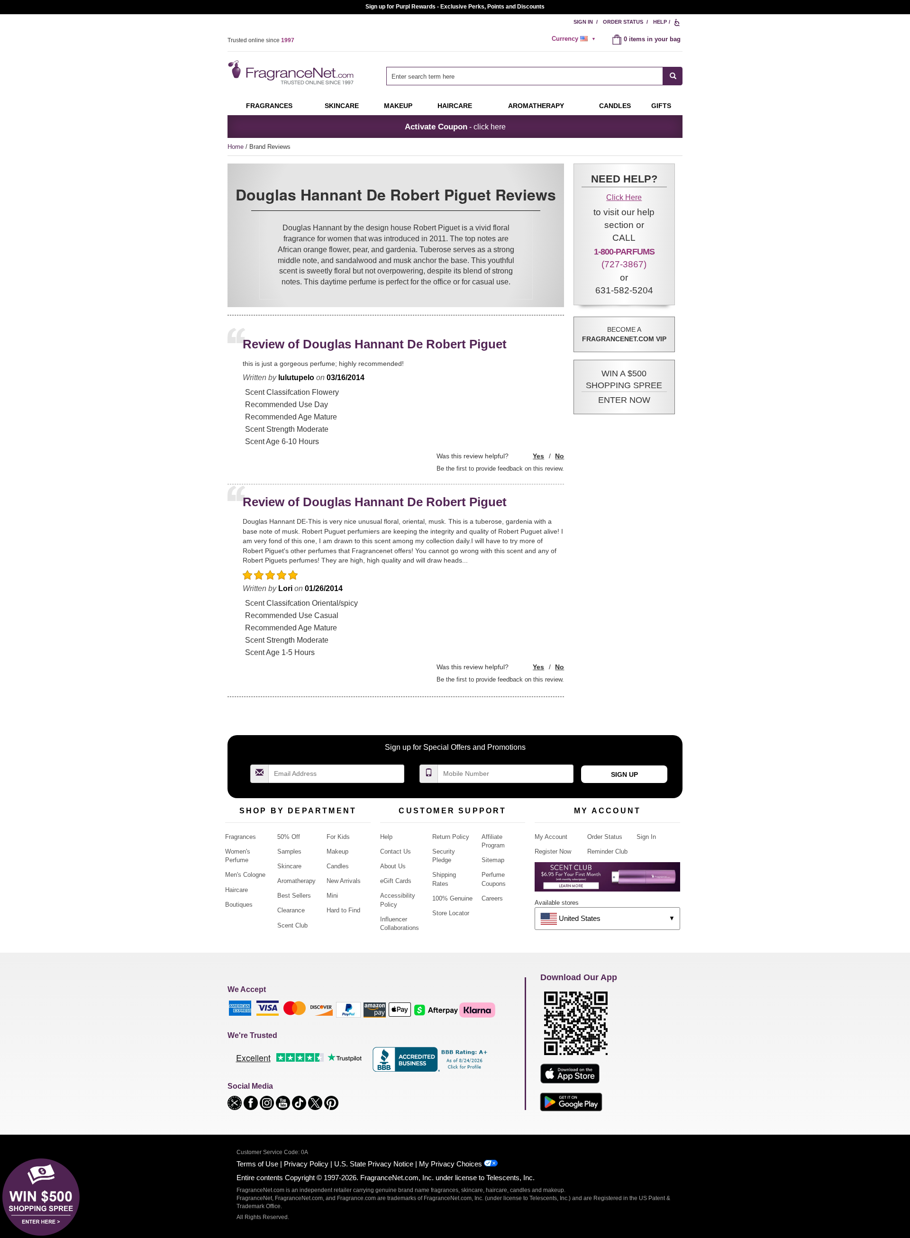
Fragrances (269, 105)
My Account (551, 836)
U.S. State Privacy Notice (373, 1164)
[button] (624, 387)
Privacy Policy (306, 1164)
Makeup (398, 105)
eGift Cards (395, 880)
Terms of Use (257, 1164)
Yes (538, 456)
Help (660, 22)
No (559, 456)
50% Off (288, 836)
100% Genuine (452, 898)
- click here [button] (455, 126)
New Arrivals (344, 880)
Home (236, 146)
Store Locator (450, 913)
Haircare (454, 105)
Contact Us (395, 851)
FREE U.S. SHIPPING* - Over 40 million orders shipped (455, 6)
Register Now (553, 851)
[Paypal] (348, 1009)
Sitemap (493, 860)
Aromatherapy (296, 880)
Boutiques (239, 904)
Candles (338, 866)
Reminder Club (607, 851)
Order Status (623, 22)
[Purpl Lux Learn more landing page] (607, 880)
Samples (289, 851)
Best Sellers (294, 895)
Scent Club (292, 925)
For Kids (338, 836)
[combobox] (534, 76)
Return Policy (450, 836)
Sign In (583, 22)
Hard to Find (343, 910)
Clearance (291, 910)
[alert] (575, 39)
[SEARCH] (672, 76)
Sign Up (624, 774)
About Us (393, 866)
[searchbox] (524, 76)
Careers (492, 898)
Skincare (342, 105)
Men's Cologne (245, 874)
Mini (332, 895)
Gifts (661, 105)
